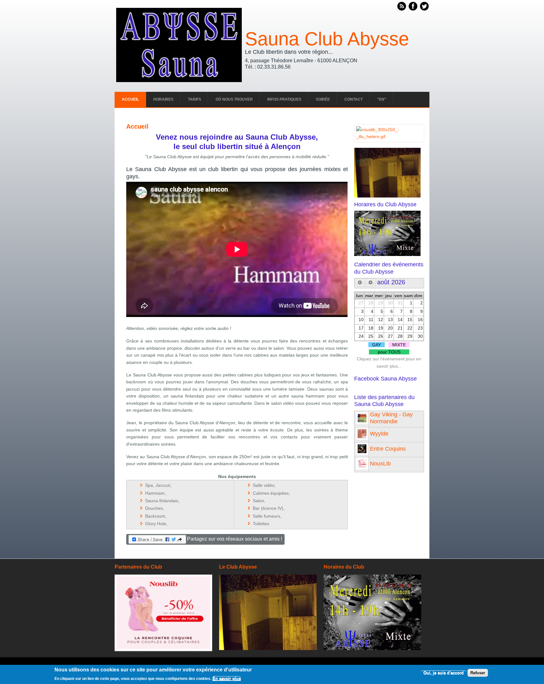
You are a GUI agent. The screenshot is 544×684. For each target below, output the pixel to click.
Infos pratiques (284, 99)
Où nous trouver (234, 99)
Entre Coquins (388, 449)
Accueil (130, 99)
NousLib (380, 463)
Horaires (163, 99)
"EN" (381, 99)
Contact (353, 99)
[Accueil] (179, 80)
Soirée (323, 99)
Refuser (477, 672)
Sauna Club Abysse (327, 39)
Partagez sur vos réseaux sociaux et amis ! (234, 539)
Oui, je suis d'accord (443, 672)
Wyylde (379, 434)
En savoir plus (226, 678)
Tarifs (194, 99)
